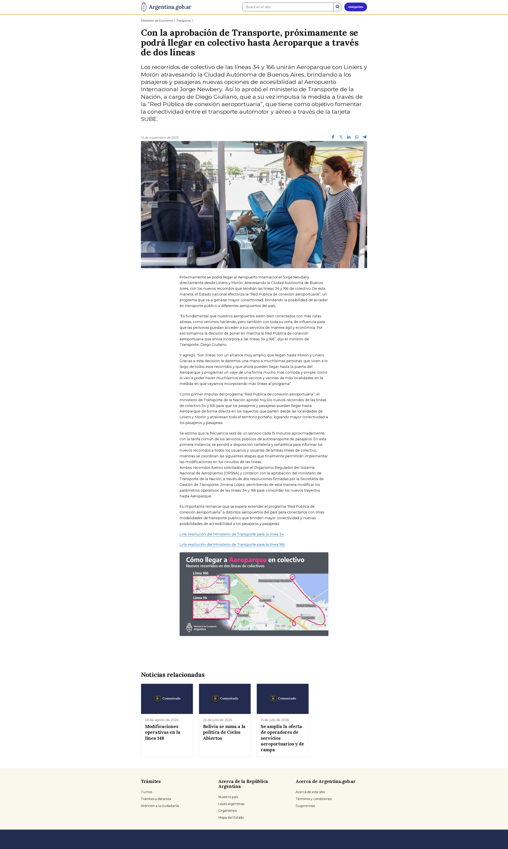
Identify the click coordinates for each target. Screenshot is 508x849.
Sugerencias (305, 806)
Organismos (227, 811)
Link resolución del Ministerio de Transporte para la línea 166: (232, 544)
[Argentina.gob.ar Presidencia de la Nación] (166, 7)
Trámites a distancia (156, 799)
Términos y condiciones (314, 799)
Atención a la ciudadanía (160, 806)
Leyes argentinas (231, 804)
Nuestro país (228, 797)
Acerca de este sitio (310, 792)
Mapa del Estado (231, 817)
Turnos (146, 792)
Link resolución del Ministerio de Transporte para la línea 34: (232, 534)
